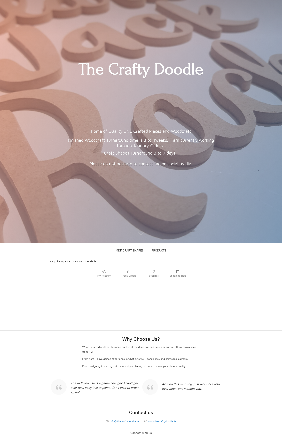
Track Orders (128, 275)
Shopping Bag (178, 275)
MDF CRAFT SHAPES (130, 250)
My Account (104, 275)
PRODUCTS (158, 250)
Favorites (153, 275)
